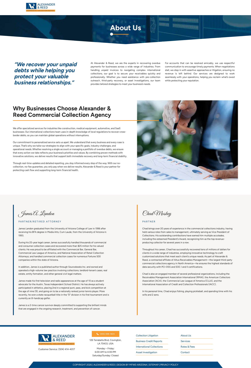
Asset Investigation (146, 352)
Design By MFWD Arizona (132, 364)
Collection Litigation (147, 335)
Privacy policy (169, 364)
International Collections (149, 346)
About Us (186, 335)
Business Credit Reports (149, 341)
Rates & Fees (188, 346)
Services (185, 341)
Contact (185, 352)
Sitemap (153, 364)
